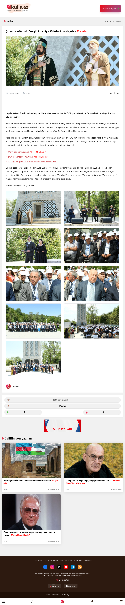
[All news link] (121, 601)
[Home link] (62, 601)
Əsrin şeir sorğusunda (27, 152)
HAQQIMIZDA (38, 561)
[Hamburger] (3, 601)
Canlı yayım (109, 8)
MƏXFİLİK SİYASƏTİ (84, 561)
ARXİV (56, 561)
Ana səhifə (109, 21)
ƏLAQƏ (48, 561)
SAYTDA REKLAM (67, 561)
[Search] (32, 601)
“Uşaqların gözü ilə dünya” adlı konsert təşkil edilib (32, 162)
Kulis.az (16, 386)
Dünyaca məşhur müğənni (28, 157)
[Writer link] (91, 601)
